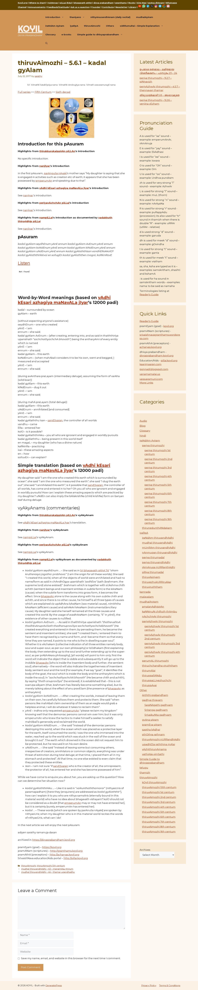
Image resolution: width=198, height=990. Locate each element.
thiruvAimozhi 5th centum (51, 865)
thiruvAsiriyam (151, 577)
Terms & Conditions (169, 985)
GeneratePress (54, 985)
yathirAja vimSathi (153, 754)
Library (132, 7)
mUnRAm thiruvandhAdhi (158, 547)
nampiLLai (46, 217)
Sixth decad (63, 92)
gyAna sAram (150, 719)
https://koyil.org (51, 847)
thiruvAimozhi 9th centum (159, 831)
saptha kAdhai (151, 729)
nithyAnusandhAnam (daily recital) (110, 17)
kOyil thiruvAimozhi (154, 782)
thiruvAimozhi (92, 25)
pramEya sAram (152, 724)
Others (110, 25)
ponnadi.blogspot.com (154, 369)
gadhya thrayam (152, 700)
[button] (46, 43)
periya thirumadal (153, 557)
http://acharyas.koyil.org (64, 854)
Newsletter (121, 7)
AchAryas (53, 3)
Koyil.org (22, 3)
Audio (143, 420)
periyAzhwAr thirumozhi (157, 621)
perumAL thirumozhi (155, 660)
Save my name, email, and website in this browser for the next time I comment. (71, 958)
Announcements (37, 7)
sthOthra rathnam (153, 734)
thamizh (145, 772)
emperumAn (44, 180)
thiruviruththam (152, 586)
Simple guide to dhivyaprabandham (98, 34)
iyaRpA (74, 25)
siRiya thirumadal (153, 572)
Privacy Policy (148, 985)
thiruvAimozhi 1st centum (158, 792)
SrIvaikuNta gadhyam (158, 714)
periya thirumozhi (153, 445)
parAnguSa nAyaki (55, 173)
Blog (143, 425)
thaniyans (75, 17)
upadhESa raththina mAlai (158, 744)
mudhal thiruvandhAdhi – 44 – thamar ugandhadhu (48, 872)
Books (131, 3)
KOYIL (30, 28)
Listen (24, 263)
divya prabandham (103, 3)
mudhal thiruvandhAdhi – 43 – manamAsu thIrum (47, 869)
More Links (146, 382)
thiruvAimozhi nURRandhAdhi (161, 739)
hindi (143, 435)
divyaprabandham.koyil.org (157, 355)
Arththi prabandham (155, 695)
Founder (95, 7)
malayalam (147, 596)
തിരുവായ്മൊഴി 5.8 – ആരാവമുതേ (159, 95)
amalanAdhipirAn (153, 606)
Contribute (108, 7)
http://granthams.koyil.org (66, 850)
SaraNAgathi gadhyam (159, 705)
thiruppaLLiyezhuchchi (156, 680)
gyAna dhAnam (156, 3)
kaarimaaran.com (150, 364)
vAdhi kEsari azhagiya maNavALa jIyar (64, 188)
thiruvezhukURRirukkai (156, 582)
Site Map (141, 3)
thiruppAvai (149, 685)
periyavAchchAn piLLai (54, 202)
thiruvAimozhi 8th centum (159, 826)
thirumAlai (148, 670)
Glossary (50, 34)
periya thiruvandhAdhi (156, 562)
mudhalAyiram (144, 17)
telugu (144, 767)
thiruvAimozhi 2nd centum (159, 797)
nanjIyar (44, 165)
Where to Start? (37, 3)
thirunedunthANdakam (157, 527)
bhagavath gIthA (83, 3)
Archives (145, 849)
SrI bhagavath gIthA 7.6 (94, 570)
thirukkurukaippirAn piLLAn (57, 151)
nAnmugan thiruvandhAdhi (159, 552)
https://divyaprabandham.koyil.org (53, 839)
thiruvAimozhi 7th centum (158, 821)
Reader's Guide (149, 294)
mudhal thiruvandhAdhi (157, 542)
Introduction (52, 17)
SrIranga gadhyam (156, 709)
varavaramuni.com (151, 379)
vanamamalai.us (150, 374)
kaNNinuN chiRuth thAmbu (159, 611)
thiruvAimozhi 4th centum (159, 807)
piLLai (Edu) (66, 3)
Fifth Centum (43, 92)
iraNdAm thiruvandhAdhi (158, 537)
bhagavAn (47, 596)
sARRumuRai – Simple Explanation (140, 25)
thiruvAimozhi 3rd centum (158, 802)
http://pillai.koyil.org (76, 858)
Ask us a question (80, 7)
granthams (121, 3)
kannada (145, 591)
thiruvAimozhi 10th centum (159, 787)
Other (143, 690)
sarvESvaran (55, 420)
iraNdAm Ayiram (54, 25)
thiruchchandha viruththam (160, 665)
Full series (24, 92)
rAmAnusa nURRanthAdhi (158, 567)
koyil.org (168, 326)
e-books (66, 34)
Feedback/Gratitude (58, 7)
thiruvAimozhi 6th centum (159, 816)
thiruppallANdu (152, 675)
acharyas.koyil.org (151, 347)
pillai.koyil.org (169, 360)
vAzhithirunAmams (154, 749)
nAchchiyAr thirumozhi (156, 616)
